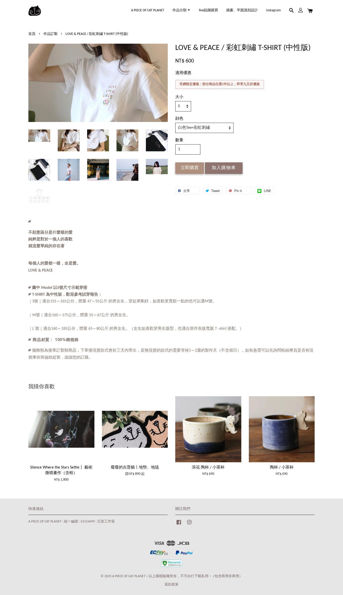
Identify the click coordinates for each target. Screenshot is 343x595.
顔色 (179, 119)
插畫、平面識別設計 (242, 10)
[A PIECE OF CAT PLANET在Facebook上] (178, 524)
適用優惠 (183, 73)
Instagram (273, 10)
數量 (179, 140)
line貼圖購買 (208, 10)
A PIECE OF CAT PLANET (147, 10)
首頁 (31, 34)
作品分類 (180, 10)
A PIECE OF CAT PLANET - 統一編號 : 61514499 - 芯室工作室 (71, 521)
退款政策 (171, 584)
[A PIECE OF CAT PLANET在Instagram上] (189, 524)
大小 (179, 97)
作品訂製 (50, 34)
